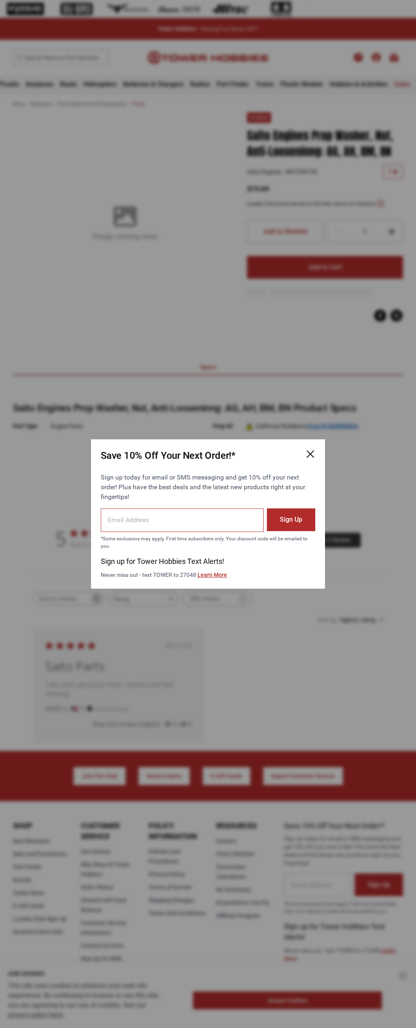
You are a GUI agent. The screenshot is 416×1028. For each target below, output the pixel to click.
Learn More (212, 575)
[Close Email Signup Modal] (310, 454)
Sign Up (291, 519)
